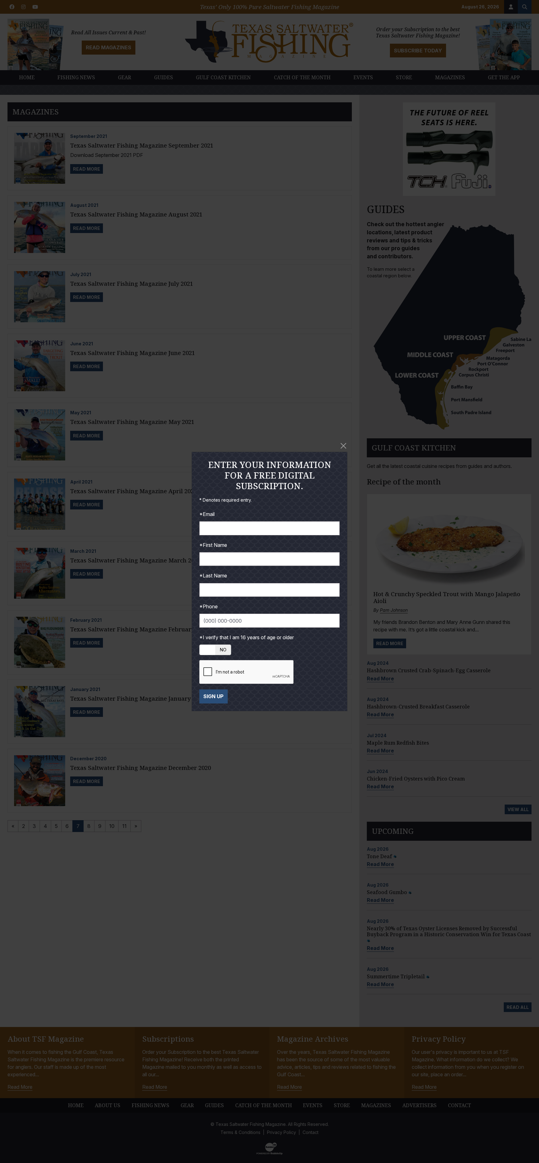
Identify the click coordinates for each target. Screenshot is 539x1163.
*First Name (213, 545)
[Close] (343, 446)
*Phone (208, 606)
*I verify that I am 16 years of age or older (246, 637)
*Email (207, 514)
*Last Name (213, 575)
